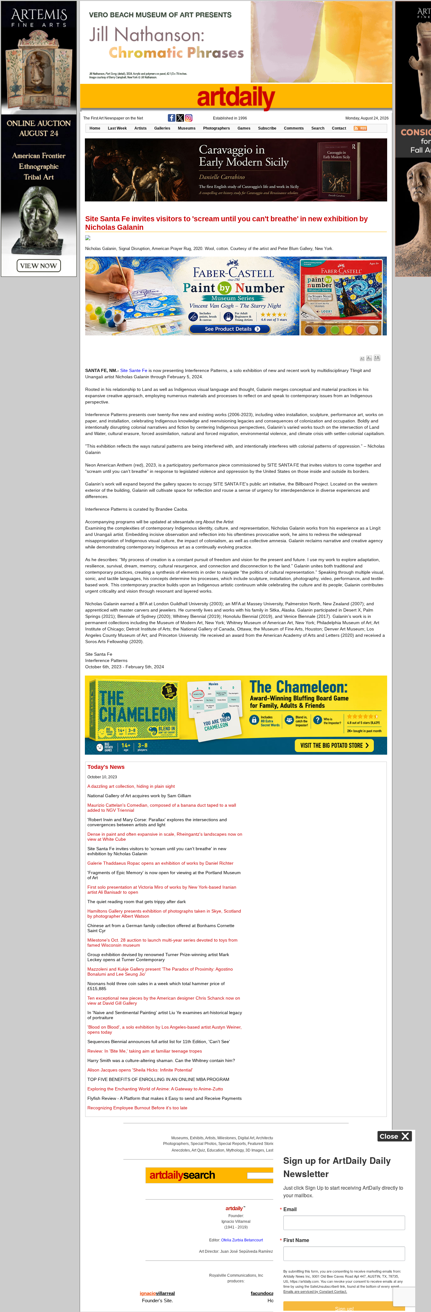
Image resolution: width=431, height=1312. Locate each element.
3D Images (254, 1150)
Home (95, 128)
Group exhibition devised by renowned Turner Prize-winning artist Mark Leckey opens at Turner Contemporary (158, 957)
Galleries (162, 128)
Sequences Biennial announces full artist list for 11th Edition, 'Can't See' (158, 1041)
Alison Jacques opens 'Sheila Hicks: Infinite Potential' (140, 1069)
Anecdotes (181, 1150)
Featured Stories (262, 1143)
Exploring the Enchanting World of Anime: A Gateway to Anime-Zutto (155, 1088)
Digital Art (246, 1138)
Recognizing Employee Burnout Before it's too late (137, 1107)
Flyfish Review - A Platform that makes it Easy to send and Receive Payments (164, 1098)
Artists (140, 128)
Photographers (216, 128)
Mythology (235, 1150)
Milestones (226, 1138)
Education (215, 1150)
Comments (294, 128)
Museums (187, 128)
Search (317, 128)
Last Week (117, 128)
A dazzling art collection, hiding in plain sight (131, 786)
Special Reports (232, 1143)
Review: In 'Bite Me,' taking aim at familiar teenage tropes (144, 1051)
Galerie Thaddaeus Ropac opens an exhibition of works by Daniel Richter (160, 863)
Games (244, 128)
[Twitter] (180, 120)
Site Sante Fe (133, 370)
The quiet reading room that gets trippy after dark (136, 901)
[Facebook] (171, 120)
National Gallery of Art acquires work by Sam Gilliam (139, 795)
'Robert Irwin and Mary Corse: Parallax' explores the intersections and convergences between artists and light (157, 822)
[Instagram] (188, 120)
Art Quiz (198, 1150)
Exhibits (197, 1138)
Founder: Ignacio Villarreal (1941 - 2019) (236, 1221)
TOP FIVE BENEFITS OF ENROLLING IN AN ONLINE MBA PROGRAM (158, 1079)
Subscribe (267, 128)
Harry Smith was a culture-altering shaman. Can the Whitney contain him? (161, 1060)
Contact (339, 128)
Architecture (266, 1138)
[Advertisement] (315, 808)
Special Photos (203, 1143)
